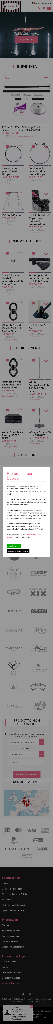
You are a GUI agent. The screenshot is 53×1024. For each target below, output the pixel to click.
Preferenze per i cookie (18, 551)
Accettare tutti (14, 546)
